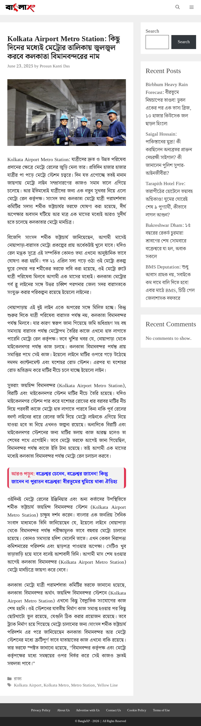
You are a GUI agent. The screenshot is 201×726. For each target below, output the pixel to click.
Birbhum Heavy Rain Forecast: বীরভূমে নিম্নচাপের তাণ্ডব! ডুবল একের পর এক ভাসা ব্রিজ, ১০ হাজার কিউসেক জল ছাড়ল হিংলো (168, 104)
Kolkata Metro (56, 685)
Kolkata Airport (27, 685)
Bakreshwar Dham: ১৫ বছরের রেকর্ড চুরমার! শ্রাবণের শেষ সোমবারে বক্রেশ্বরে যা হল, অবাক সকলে (168, 241)
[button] (178, 7)
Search (152, 31)
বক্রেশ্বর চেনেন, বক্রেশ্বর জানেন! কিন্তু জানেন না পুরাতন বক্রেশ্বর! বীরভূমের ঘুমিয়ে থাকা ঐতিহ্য (64, 478)
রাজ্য (18, 678)
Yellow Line (107, 685)
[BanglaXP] (20, 7)
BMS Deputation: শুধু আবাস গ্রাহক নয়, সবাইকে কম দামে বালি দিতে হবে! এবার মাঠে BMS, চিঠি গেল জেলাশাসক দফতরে (170, 282)
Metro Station (83, 685)
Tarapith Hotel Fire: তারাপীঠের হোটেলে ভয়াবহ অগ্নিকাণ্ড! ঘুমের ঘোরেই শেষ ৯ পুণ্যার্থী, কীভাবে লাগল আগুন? (169, 199)
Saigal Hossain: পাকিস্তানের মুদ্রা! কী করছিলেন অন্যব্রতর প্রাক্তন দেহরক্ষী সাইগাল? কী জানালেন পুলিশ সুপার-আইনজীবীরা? (169, 153)
